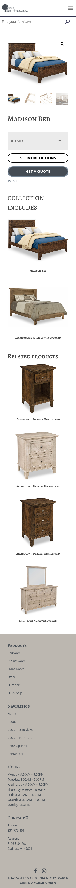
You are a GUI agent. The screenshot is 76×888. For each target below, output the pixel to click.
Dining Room (17, 661)
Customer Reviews (20, 730)
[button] (62, 44)
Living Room (16, 669)
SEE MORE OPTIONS (38, 157)
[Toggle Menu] (70, 8)
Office (12, 677)
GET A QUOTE (38, 171)
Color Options (17, 746)
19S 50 (12, 181)
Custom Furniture (20, 738)
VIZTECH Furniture (45, 882)
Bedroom (14, 653)
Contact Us (15, 754)
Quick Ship (15, 693)
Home (12, 714)
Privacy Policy (47, 877)
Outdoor (14, 685)
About (12, 722)
